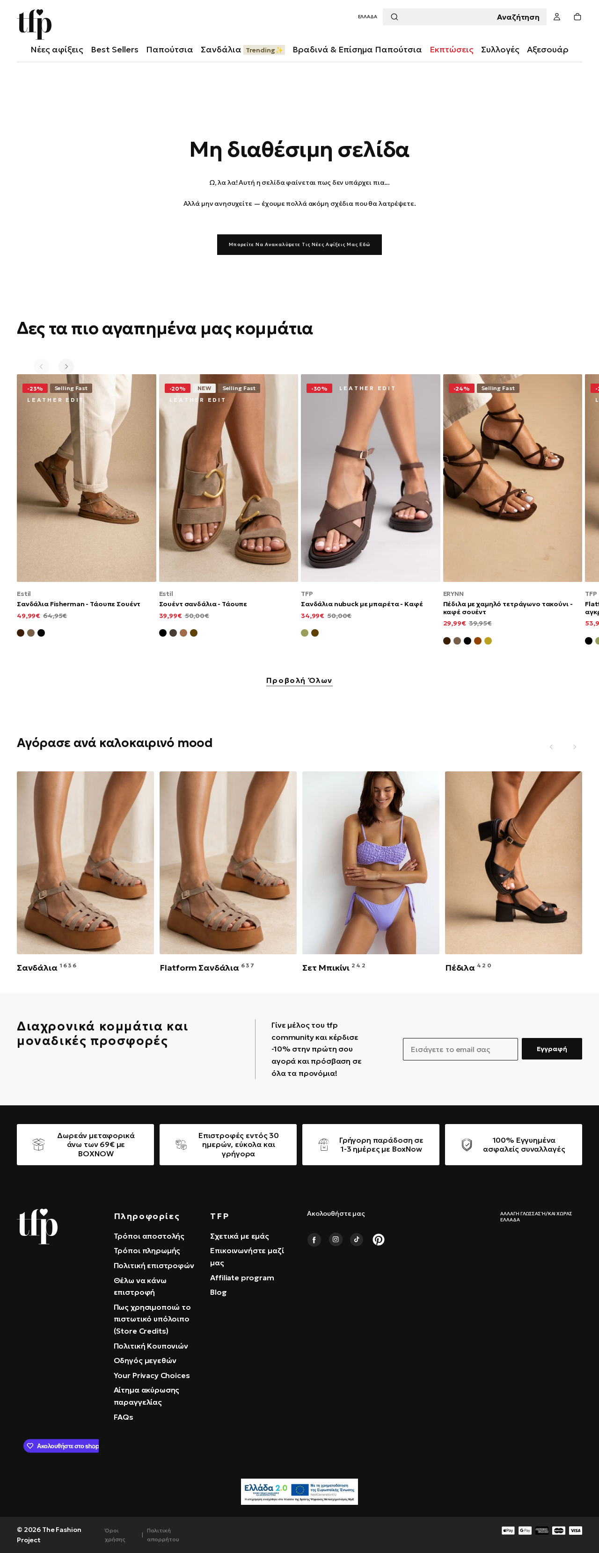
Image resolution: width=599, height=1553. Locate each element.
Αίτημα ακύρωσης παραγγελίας (147, 1396)
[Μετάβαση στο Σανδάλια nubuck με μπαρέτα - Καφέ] (370, 478)
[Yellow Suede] (488, 642)
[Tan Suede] (478, 642)
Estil (24, 593)
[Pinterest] (379, 1240)
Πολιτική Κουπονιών (151, 1345)
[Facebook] (314, 1240)
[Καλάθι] (577, 17)
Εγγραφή (552, 1049)
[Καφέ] (193, 634)
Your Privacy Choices (152, 1375)
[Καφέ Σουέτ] (20, 634)
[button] (367, 17)
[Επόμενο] (66, 366)
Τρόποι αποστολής (149, 1236)
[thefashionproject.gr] (37, 1226)
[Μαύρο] (163, 634)
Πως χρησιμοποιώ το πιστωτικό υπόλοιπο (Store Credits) (152, 1318)
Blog (218, 1292)
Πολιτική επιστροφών (154, 1265)
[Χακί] (304, 634)
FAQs (123, 1417)
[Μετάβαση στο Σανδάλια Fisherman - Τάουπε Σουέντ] (86, 478)
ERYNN (453, 593)
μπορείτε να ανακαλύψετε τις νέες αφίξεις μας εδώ (299, 244)
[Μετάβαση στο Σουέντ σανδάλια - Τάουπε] (229, 478)
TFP (307, 593)
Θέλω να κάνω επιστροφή (140, 1286)
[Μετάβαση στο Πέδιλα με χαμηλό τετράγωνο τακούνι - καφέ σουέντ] (513, 478)
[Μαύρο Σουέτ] (41, 634)
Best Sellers (115, 49)
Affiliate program (242, 1277)
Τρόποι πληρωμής (147, 1250)
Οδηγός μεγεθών (145, 1360)
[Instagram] (336, 1240)
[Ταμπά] (183, 634)
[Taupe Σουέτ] (457, 642)
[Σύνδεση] (557, 17)
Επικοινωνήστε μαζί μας (247, 1256)
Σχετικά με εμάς (239, 1236)
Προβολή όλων (299, 680)
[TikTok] (357, 1240)
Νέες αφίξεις (56, 49)
